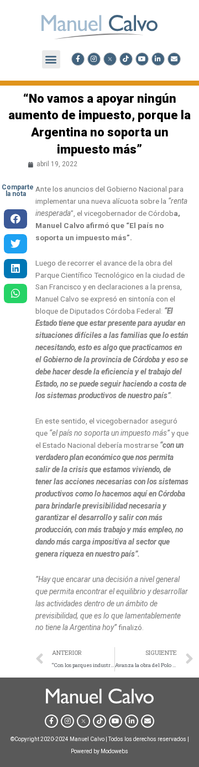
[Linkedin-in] (158, 59)
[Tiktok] (126, 59)
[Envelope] (174, 59)
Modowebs (114, 751)
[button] (51, 59)
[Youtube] (142, 59)
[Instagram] (94, 59)
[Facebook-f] (78, 59)
